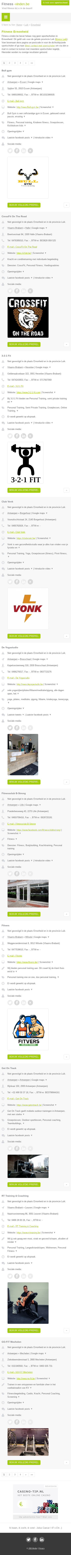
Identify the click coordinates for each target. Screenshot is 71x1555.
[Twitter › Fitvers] (10, 1002)
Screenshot (47, 107)
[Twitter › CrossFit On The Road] (10, 291)
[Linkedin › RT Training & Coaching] (23, 1276)
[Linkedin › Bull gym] (23, 150)
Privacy (41, 1548)
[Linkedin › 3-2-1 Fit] (23, 436)
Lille (22, 805)
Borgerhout (25, 513)
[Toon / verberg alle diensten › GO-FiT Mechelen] (38, 1395)
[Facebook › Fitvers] (16, 1002)
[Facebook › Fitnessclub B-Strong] (16, 873)
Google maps (35, 82)
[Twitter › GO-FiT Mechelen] (10, 1422)
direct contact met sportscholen (40, 45)
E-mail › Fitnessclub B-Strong (21, 824)
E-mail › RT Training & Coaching (22, 1226)
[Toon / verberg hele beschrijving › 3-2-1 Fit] (38, 400)
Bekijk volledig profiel (23, 205)
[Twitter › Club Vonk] (10, 581)
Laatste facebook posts (20, 137)
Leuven (28, 1207)
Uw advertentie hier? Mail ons (35, 1517)
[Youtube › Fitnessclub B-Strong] (30, 873)
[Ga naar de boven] (66, 205)
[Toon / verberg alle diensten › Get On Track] (38, 1121)
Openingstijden (15, 131)
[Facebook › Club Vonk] (16, 581)
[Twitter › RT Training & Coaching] (10, 1276)
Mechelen (24, 1353)
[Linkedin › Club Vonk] (23, 581)
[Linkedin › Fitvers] (23, 1002)
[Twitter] (28, 1539)
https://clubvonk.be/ (26, 538)
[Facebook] (35, 1539)
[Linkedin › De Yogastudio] (23, 727)
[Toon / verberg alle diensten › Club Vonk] (38, 555)
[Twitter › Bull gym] (10, 150)
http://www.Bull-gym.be (27, 107)
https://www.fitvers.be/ (27, 962)
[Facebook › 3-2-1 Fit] (16, 436)
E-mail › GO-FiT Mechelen (20, 1372)
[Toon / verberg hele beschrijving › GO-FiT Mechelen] (38, 1386)
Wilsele (28, 937)
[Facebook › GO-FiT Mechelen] (16, 1422)
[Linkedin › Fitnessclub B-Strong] (23, 873)
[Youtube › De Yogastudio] (30, 727)
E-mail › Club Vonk (16, 532)
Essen (23, 82)
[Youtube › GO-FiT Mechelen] (30, 1422)
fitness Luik (61, 39)
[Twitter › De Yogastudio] (10, 727)
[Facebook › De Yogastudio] (16, 727)
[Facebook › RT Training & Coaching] (16, 1276)
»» (32, 63)
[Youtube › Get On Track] (30, 1148)
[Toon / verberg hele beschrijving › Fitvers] (38, 970)
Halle (27, 228)
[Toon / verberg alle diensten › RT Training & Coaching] (38, 1249)
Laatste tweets (15, 714)
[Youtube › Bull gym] (30, 150)
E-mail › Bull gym (15, 101)
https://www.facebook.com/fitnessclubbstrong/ (39, 830)
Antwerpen (12, 82)
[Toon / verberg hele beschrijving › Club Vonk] (38, 546)
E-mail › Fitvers (14, 956)
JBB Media (32, 1548)
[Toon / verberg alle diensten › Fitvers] (38, 977)
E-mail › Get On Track (18, 1098)
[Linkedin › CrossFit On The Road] (23, 291)
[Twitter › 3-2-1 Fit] (10, 436)
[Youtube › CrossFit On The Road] (30, 291)
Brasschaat (25, 659)
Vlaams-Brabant (15, 228)
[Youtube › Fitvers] (30, 1002)
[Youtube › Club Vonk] (30, 581)
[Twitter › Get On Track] (10, 1148)
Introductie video (44, 137)
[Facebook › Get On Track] (16, 1148)
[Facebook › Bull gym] (16, 150)
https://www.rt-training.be (28, 1232)
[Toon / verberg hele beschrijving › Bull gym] (38, 115)
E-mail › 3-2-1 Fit (15, 386)
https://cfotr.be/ (24, 253)
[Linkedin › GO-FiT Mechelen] (23, 1422)
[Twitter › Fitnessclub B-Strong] (10, 873)
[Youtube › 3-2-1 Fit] (30, 436)
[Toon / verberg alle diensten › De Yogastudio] (38, 701)
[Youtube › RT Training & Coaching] (30, 1276)
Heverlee (29, 367)
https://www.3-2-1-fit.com (28, 392)
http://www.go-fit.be (26, 1378)
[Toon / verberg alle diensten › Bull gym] (38, 124)
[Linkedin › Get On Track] (23, 1148)
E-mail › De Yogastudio (18, 678)
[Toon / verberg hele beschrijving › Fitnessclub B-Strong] (38, 839)
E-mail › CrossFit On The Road (22, 247)
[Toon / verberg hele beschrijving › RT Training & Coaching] (38, 1240)
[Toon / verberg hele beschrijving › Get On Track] (38, 1112)
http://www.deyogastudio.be (30, 684)
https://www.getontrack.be (29, 1105)
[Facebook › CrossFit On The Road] (16, 291)
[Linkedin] (41, 1539)
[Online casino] (35, 1486)
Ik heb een (55, 3)
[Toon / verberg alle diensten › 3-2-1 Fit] (38, 409)
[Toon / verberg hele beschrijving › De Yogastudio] (38, 692)
